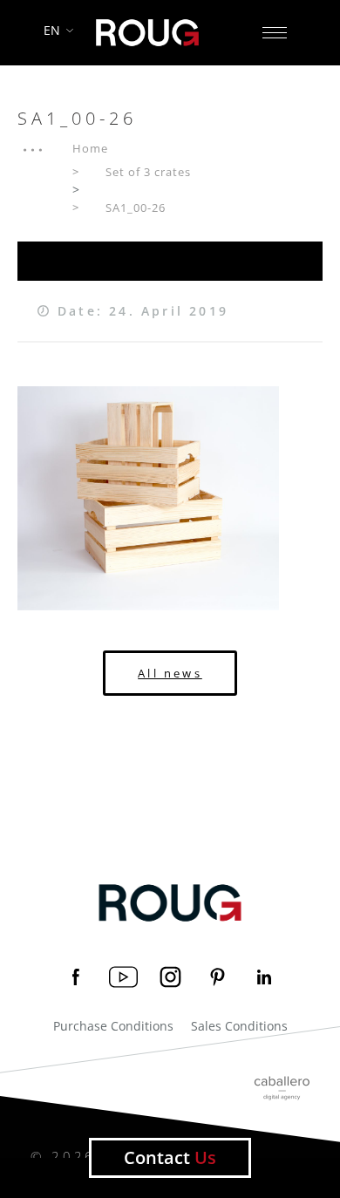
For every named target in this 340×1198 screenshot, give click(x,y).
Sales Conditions (239, 1026)
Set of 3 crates (148, 172)
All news (170, 673)
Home (90, 148)
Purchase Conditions (113, 1026)
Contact (170, 1157)
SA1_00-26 (135, 207)
